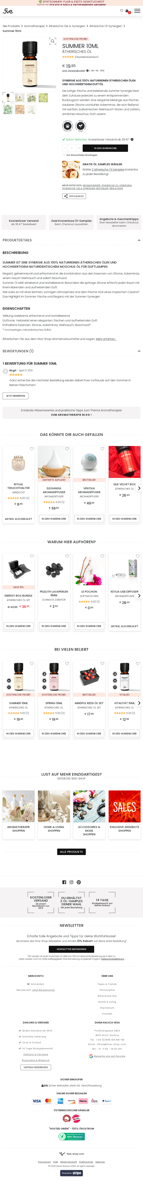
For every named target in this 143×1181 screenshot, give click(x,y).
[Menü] (137, 10)
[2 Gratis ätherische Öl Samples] (71, 169)
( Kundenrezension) (86, 57)
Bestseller (102, 188)
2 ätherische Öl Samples (108, 170)
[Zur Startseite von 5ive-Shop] (8, 11)
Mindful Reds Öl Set (89, 705)
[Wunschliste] (121, 11)
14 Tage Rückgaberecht (37, 1048)
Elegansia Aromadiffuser (54, 492)
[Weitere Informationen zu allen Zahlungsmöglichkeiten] (71, 1101)
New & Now (116, 188)
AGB (55, 1162)
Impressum (107, 1007)
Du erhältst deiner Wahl (71, 902)
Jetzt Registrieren (43, 990)
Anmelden (37, 984)
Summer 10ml (18, 705)
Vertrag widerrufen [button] (36, 1067)
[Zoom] (52, 41)
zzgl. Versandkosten (73, 70)
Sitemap (100, 1162)
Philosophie (107, 990)
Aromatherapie (34, 26)
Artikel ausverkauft (18, 519)
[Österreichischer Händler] (76, 1119)
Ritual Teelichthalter (18, 488)
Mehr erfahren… (106, 339)
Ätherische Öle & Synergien (67, 26)
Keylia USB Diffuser (124, 594)
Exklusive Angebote (124, 829)
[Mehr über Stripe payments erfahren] (71, 1173)
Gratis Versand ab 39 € (37, 1030)
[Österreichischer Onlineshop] (67, 1119)
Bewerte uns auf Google (109, 1056)
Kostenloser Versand (41, 902)
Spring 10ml (53, 705)
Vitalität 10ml (124, 705)
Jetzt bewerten (15, 396)
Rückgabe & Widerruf (36, 1060)
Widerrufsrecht (68, 1162)
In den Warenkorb (105, 148)
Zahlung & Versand (35, 1054)
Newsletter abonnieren (71, 949)
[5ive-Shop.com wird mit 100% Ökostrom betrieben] (71, 1136)
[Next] (138, 488)
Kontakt (107, 1013)
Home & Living (54, 829)
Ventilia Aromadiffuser (89, 492)
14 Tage (102, 902)
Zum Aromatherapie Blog (70, 415)
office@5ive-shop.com (111, 1044)
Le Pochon (89, 594)
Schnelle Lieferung (34, 1036)
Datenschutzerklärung (112, 959)
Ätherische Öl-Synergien (105, 26)
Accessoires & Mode (89, 830)
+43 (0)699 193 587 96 (110, 1039)
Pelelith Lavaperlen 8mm (54, 596)
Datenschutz (86, 1162)
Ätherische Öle (107, 996)
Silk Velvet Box (124, 486)
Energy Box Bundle (18, 598)
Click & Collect (31, 1042)
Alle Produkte (11, 26)
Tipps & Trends (107, 984)
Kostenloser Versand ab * (109, 139)
